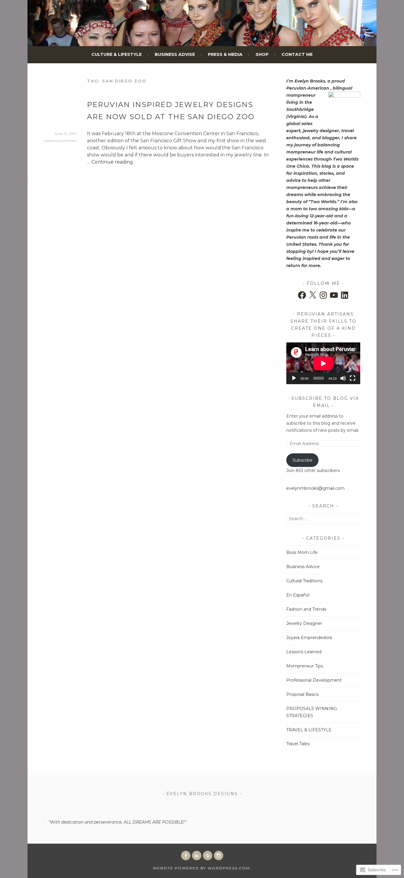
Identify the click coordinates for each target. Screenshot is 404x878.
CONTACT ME (297, 54)
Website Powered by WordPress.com (201, 868)
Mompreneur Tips (304, 666)
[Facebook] (302, 295)
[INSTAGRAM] (218, 855)
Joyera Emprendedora (309, 637)
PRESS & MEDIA (225, 54)
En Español (297, 595)
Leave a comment (60, 140)
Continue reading (112, 162)
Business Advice (303, 566)
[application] (323, 363)
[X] (312, 295)
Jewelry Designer (304, 623)
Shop (262, 54)
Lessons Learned (303, 651)
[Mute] (343, 378)
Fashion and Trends (306, 609)
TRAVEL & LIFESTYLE (309, 730)
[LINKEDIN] (196, 855)
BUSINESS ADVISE (175, 54)
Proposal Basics (302, 694)
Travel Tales (298, 743)
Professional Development (314, 680)
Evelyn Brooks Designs (202, 793)
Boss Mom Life (302, 552)
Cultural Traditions (304, 580)
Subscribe (303, 460)
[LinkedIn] (344, 295)
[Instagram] (323, 295)
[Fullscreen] (352, 378)
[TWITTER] (207, 855)
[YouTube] (334, 295)
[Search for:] (323, 518)
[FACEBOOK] (185, 855)
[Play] (294, 378)
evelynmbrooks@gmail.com (315, 488)
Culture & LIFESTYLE (116, 54)
